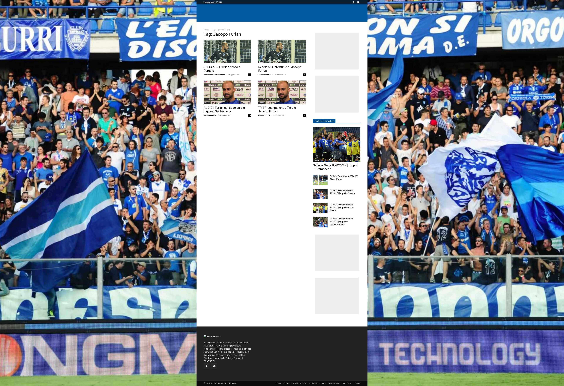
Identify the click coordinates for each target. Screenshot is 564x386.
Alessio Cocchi (210, 115)
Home (206, 30)
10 (250, 115)
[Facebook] (353, 2)
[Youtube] (358, 2)
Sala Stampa (334, 383)
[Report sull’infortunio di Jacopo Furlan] (282, 51)
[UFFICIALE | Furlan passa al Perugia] (227, 51)
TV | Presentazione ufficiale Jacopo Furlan (277, 109)
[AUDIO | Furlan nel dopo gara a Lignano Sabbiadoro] (227, 92)
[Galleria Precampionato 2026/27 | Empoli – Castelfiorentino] (320, 222)
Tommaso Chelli (265, 74)
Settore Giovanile (299, 383)
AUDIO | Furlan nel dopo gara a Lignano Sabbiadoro (224, 109)
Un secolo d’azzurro (317, 383)
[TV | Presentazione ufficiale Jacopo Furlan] (282, 92)
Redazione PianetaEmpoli (215, 74)
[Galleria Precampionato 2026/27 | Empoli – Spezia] (320, 194)
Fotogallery (346, 383)
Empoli (206, 62)
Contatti (357, 383)
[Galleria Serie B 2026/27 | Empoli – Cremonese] (336, 144)
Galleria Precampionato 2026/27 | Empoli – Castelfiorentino (341, 221)
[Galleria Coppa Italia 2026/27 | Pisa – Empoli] (320, 180)
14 (250, 75)
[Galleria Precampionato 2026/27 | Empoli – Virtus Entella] (320, 208)
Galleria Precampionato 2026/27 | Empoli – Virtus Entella (342, 207)
